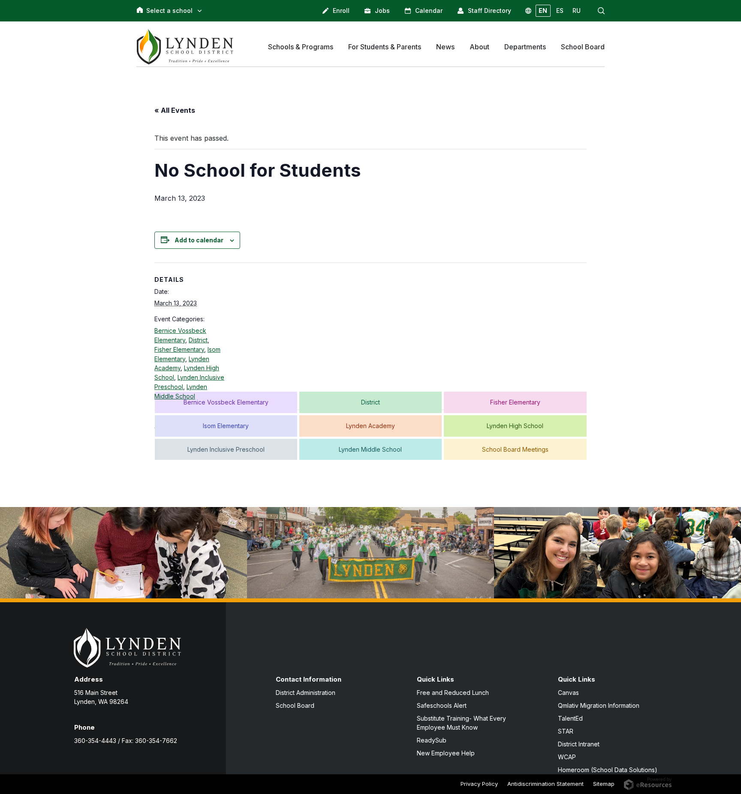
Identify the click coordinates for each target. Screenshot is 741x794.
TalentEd (570, 718)
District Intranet (578, 744)
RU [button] (576, 10)
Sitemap (603, 783)
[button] (601, 10)
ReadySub (431, 740)
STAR (565, 731)
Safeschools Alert (442, 705)
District (198, 340)
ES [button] (559, 10)
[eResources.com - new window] (648, 782)
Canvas (568, 692)
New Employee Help (446, 753)
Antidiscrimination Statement (545, 783)
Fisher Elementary (179, 349)
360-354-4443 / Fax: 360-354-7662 (125, 740)
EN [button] (543, 10)
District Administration (305, 692)
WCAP (567, 757)
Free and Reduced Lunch (453, 692)
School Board (295, 705)
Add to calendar (199, 240)
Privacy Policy (479, 783)
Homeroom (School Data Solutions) (607, 769)
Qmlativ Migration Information (598, 705)
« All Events (174, 110)
